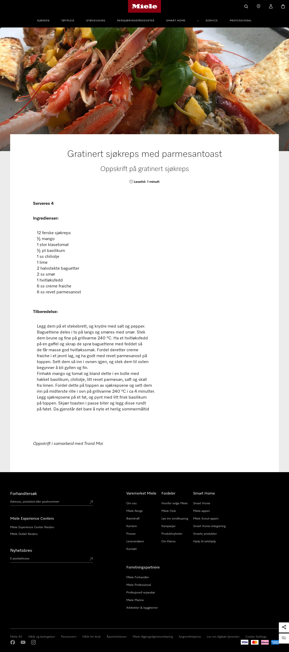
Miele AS (16, 636)
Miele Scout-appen (206, 518)
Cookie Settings (256, 636)
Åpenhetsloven (117, 636)
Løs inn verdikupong (174, 518)
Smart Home (176, 20)
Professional (241, 20)
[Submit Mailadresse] (91, 559)
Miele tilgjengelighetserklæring (153, 636)
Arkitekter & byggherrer (142, 607)
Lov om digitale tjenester (223, 636)
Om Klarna (168, 541)
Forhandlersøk (23, 494)
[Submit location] (91, 502)
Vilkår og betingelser (41, 636)
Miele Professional (138, 585)
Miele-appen (201, 511)
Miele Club (168, 511)
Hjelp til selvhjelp (204, 541)
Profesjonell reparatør (140, 592)
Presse (131, 533)
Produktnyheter (171, 533)
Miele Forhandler (137, 577)
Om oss (131, 503)
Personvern (68, 636)
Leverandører (135, 541)
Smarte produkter (205, 533)
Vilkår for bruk (91, 636)
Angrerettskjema (190, 636)
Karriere (131, 526)
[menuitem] (45, 20)
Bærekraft (133, 518)
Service (212, 20)
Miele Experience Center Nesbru (32, 527)
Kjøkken (43, 20)
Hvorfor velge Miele (174, 503)
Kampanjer (168, 526)
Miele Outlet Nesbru (24, 534)
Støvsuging (95, 20)
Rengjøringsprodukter (135, 20)
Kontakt (131, 549)
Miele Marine (135, 600)
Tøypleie (67, 20)
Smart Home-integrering (209, 526)
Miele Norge (134, 511)
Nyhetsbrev (21, 550)
